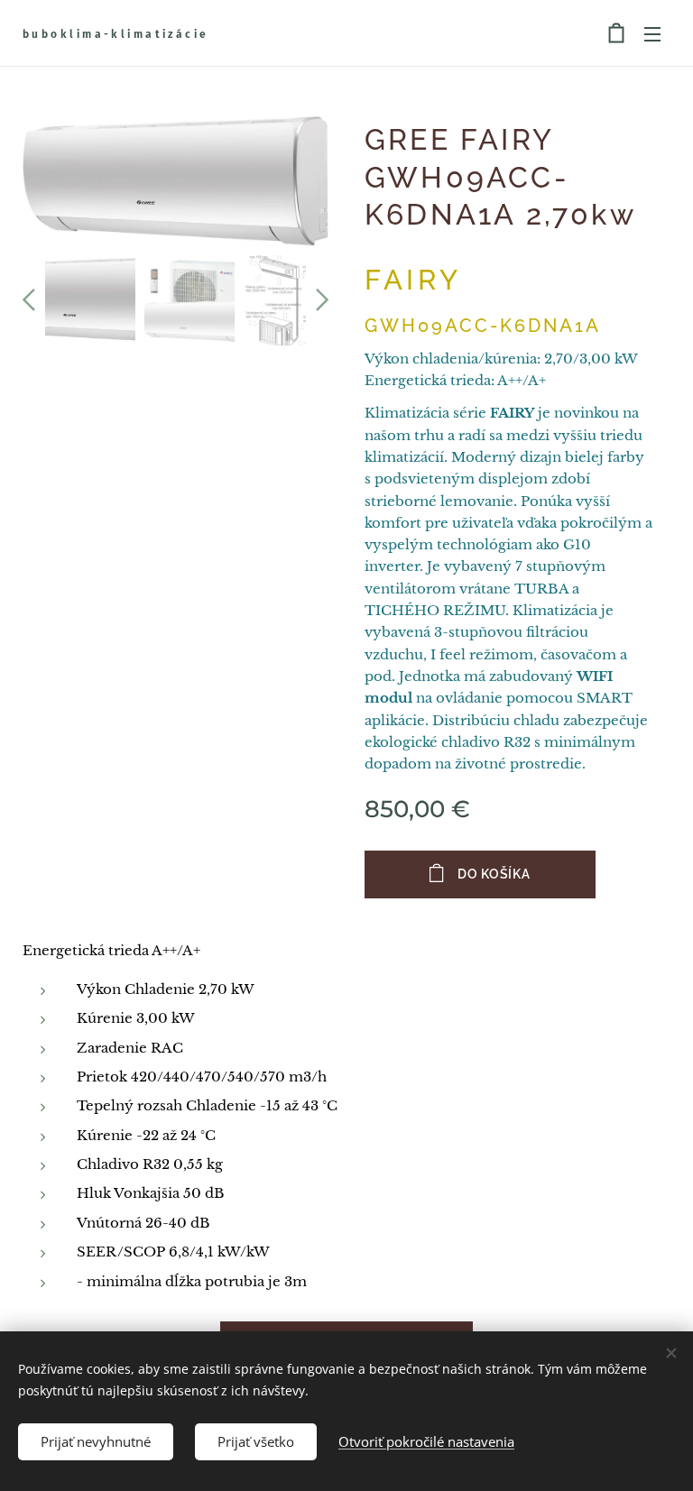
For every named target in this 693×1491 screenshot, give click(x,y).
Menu (652, 33)
